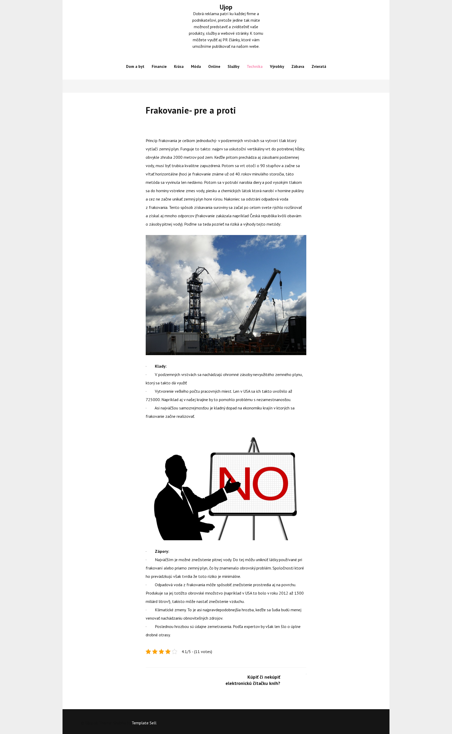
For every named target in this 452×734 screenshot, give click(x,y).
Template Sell (144, 722)
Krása (179, 66)
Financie (159, 66)
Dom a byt (135, 66)
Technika (255, 66)
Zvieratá (319, 66)
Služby (233, 66)
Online (214, 66)
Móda (196, 66)
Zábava (297, 66)
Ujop (226, 7)
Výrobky (277, 66)
